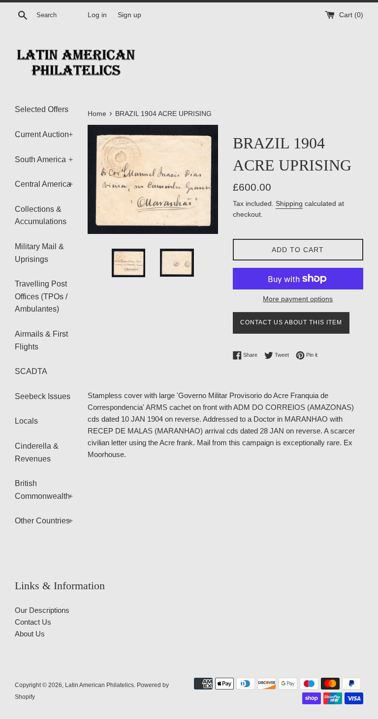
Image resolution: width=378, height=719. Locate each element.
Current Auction (44, 134)
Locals (26, 421)
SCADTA (31, 371)
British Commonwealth (44, 489)
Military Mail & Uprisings (39, 252)
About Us (30, 634)
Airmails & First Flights (41, 340)
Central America (44, 184)
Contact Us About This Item (291, 322)
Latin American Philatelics (99, 685)
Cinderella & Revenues (37, 452)
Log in (97, 15)
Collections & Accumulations (40, 215)
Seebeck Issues (42, 396)
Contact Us (33, 622)
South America (44, 159)
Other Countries (44, 521)
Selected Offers (41, 109)
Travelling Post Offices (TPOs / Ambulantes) (41, 296)
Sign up (129, 15)
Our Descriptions (42, 610)
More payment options (298, 299)
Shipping (289, 203)
